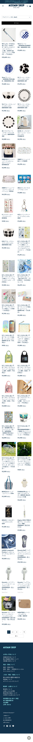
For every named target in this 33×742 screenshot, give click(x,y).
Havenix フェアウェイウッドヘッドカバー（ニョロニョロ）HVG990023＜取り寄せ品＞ (24, 585)
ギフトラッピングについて (11, 681)
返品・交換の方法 (8, 667)
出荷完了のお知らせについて (11, 695)
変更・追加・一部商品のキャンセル (13, 669)
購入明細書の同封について (11, 659)
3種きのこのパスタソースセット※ (24, 189)
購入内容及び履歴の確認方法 (11, 677)
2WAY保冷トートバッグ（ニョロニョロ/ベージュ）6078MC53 (8, 161)
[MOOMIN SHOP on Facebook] (4, 726)
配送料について (7, 689)
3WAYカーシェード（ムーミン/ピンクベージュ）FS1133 (8, 189)
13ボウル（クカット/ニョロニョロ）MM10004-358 (8, 106)
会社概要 (5, 702)
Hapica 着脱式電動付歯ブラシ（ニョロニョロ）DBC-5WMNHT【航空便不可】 (24, 523)
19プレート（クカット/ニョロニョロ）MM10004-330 (24, 106)
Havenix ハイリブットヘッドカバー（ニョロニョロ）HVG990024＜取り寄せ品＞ (8, 585)
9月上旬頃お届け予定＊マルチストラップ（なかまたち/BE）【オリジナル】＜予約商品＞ (24, 399)
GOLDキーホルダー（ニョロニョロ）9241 (8, 522)
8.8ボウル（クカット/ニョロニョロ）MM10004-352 (8, 243)
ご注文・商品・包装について (11, 675)
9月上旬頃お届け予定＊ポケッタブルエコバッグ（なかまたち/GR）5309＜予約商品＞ (8, 369)
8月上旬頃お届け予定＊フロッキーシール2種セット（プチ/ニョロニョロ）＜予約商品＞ (8, 278)
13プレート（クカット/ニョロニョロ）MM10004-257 (24, 79)
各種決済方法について (9, 657)
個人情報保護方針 (8, 700)
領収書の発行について (9, 661)
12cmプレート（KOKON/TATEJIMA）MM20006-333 (8, 79)
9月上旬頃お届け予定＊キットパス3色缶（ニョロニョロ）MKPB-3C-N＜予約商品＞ (8, 338)
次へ (16, 636)
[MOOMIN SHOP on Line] (13, 726)
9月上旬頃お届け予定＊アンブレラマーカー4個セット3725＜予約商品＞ (8, 307)
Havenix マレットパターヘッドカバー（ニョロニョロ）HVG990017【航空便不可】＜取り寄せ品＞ (8, 617)
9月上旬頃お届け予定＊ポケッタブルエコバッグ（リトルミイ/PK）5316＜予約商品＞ (8, 399)
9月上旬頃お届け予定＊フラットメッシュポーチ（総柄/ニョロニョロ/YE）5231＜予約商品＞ (24, 338)
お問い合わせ (7, 704)
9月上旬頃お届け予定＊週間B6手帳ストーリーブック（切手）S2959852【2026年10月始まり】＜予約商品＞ (8, 430)
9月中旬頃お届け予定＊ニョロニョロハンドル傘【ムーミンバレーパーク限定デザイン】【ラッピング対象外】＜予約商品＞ (8, 463)
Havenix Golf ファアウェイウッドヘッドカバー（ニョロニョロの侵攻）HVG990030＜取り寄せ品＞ (24, 554)
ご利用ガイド (6, 715)
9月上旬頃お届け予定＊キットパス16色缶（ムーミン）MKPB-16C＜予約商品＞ (24, 308)
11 (24, 632)
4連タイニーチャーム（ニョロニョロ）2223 (24, 216)
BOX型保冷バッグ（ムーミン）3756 (8, 492)
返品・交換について (9, 664)
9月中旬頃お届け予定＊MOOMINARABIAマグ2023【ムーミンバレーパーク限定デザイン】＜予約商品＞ (24, 430)
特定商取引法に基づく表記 (11, 698)
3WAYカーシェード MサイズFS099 (24, 160)
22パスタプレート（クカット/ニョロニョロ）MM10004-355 (8, 133)
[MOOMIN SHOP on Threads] (10, 726)
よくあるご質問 (6, 718)
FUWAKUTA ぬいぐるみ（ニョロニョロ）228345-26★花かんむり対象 (24, 494)
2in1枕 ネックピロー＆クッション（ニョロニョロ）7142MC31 (24, 133)
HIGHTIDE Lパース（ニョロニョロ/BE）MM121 (24, 614)
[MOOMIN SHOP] (16, 6)
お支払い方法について (9, 654)
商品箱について (7, 679)
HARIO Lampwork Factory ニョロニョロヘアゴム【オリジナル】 (8, 552)
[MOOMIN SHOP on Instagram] (7, 726)
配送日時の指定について (10, 693)
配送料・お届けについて (10, 686)
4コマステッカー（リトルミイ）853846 (7, 216)
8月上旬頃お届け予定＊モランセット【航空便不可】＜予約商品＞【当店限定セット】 (24, 278)
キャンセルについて (9, 671)
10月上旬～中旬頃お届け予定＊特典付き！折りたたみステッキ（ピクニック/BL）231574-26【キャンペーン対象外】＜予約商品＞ (8, 49)
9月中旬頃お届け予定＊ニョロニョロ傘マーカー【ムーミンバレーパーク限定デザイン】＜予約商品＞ (24, 462)
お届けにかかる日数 (9, 691)
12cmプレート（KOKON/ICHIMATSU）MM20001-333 (24, 45)
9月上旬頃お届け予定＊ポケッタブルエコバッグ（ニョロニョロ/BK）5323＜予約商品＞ (24, 369)
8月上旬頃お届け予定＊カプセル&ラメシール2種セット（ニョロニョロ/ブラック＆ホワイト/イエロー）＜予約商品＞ (24, 246)
